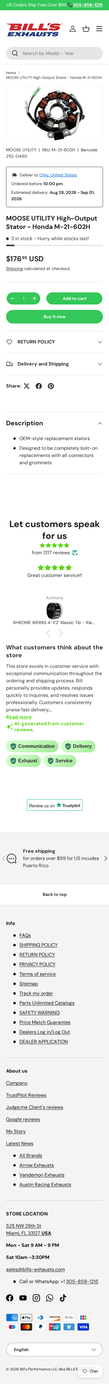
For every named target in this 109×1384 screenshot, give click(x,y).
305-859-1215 (82, 1281)
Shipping (14, 268)
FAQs (25, 935)
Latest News (19, 1143)
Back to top (55, 894)
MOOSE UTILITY (21, 150)
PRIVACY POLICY (37, 964)
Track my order (36, 993)
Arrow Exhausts (36, 1165)
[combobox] (54, 53)
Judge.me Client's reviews (34, 1107)
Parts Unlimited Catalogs (46, 1003)
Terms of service (37, 974)
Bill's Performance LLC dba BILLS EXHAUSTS (57, 1369)
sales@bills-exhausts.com (35, 1269)
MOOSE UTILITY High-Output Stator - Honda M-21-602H (54, 77)
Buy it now (55, 316)
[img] (54, 545)
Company (17, 1083)
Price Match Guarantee (45, 1022)
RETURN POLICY (37, 954)
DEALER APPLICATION (43, 1041)
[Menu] (99, 28)
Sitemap (28, 983)
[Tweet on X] (27, 386)
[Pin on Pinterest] (51, 386)
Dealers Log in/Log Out (44, 1032)
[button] (86, 28)
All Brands (30, 1155)
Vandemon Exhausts (41, 1175)
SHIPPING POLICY (38, 945)
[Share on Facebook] (39, 386)
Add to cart (74, 298)
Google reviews (23, 1119)
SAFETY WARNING (39, 1012)
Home (11, 72)
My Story (16, 1131)
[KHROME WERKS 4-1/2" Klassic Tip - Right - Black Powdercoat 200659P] (54, 611)
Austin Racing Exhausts (45, 1184)
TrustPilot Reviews (26, 1095)
